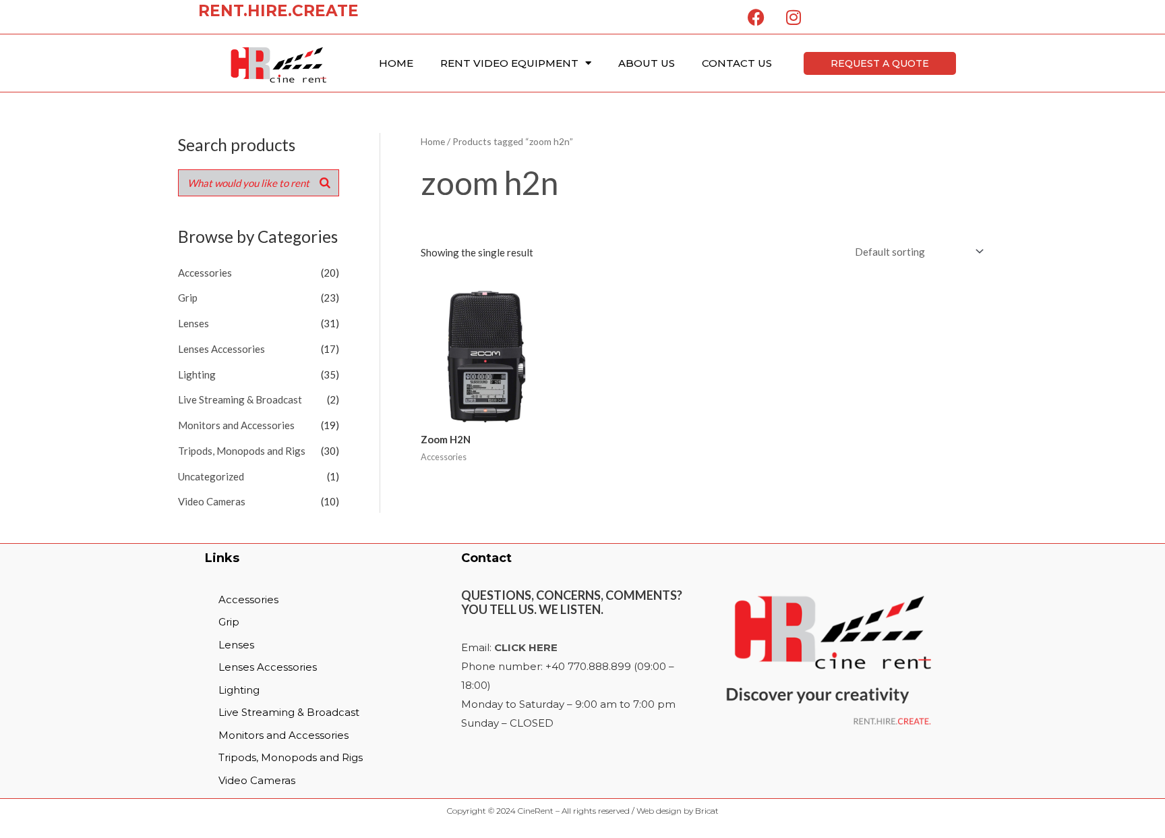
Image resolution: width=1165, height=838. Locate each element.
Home (396, 63)
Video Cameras (211, 501)
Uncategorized (211, 476)
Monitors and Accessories (236, 425)
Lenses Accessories (221, 349)
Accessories (205, 273)
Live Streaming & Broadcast (240, 399)
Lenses (193, 323)
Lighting (197, 374)
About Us (646, 63)
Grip (188, 297)
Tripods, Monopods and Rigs (241, 451)
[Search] (324, 183)
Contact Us (737, 63)
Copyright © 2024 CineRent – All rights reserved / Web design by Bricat (583, 811)
